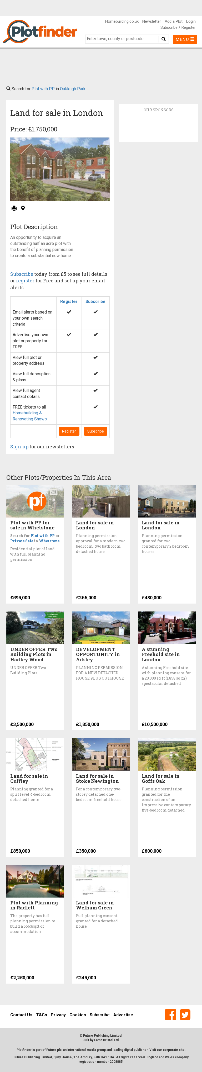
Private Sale (21, 540)
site (182, 1050)
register (25, 280)
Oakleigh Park (72, 88)
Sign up (19, 446)
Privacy (58, 1014)
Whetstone (49, 540)
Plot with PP (43, 88)
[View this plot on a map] (22, 209)
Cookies (77, 1014)
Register (188, 27)
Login (191, 21)
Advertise (123, 1014)
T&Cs (41, 1014)
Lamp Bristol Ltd (106, 1040)
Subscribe (169, 27)
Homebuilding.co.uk (122, 21)
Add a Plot (174, 21)
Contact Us (21, 1014)
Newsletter (151, 21)
